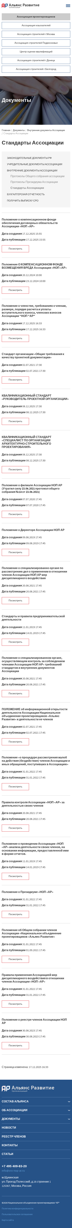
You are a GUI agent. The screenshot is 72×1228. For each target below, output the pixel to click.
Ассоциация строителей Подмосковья (36, 43)
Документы (19, 130)
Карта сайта (8, 1220)
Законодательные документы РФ (29, 158)
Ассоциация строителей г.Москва (36, 34)
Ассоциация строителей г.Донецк (36, 60)
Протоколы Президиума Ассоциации (34, 182)
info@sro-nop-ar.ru (13, 1170)
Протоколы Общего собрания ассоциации (37, 176)
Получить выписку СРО (22, 200)
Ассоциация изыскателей (36, 25)
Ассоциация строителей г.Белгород (36, 69)
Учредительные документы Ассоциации (34, 164)
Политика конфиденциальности (17, 1208)
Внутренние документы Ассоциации (46, 130)
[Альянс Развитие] (28, 1089)
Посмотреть (15, 248)
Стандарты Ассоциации (27, 188)
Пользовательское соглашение (17, 1214)
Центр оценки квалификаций (36, 51)
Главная (6, 130)
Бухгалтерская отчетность (26, 194)
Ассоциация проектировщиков (36, 17)
